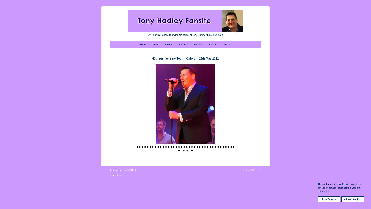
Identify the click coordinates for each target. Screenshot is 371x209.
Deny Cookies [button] (329, 199)
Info (211, 44)
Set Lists (198, 44)
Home (143, 44)
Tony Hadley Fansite (119, 170)
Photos (183, 44)
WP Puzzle (256, 170)
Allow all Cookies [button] (352, 199)
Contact (227, 44)
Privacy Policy (116, 175)
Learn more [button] (323, 191)
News (155, 44)
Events (169, 44)
